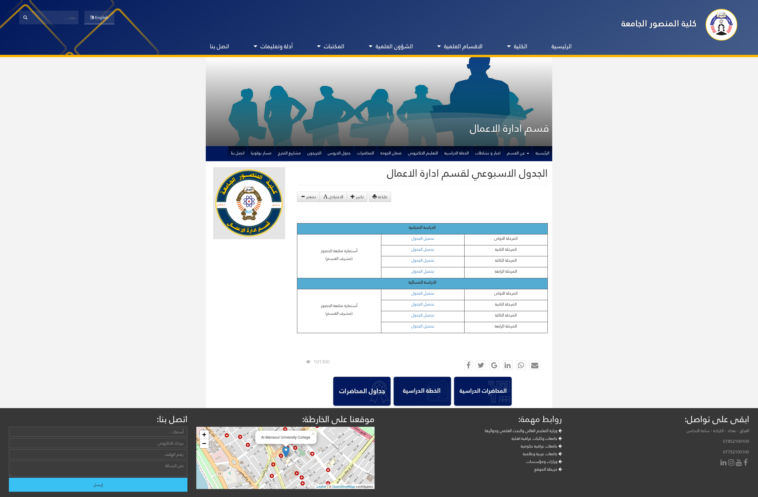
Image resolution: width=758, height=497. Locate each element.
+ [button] (204, 434)
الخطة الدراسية (456, 153)
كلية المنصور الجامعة (659, 23)
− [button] (204, 443)
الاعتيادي (335, 197)
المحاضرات (365, 153)
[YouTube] (739, 463)
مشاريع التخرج (289, 153)
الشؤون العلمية (394, 46)
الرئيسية (562, 46)
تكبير (359, 197)
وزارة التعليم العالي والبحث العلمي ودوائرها (521, 430)
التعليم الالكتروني (423, 153)
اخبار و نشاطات (487, 153)
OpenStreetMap (343, 486)
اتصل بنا (219, 46)
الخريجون (314, 153)
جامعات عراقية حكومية (539, 446)
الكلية (520, 46)
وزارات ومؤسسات (542, 461)
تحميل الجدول (423, 238)
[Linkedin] (724, 463)
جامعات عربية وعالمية (540, 454)
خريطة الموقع (546, 469)
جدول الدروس (339, 153)
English (101, 17)
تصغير (310, 197)
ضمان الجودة (391, 153)
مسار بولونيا (261, 153)
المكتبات (334, 46)
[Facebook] (746, 463)
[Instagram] (732, 463)
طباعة (382, 197)
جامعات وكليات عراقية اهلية (535, 438)
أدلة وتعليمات (277, 46)
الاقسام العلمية (463, 46)
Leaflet (321, 486)
